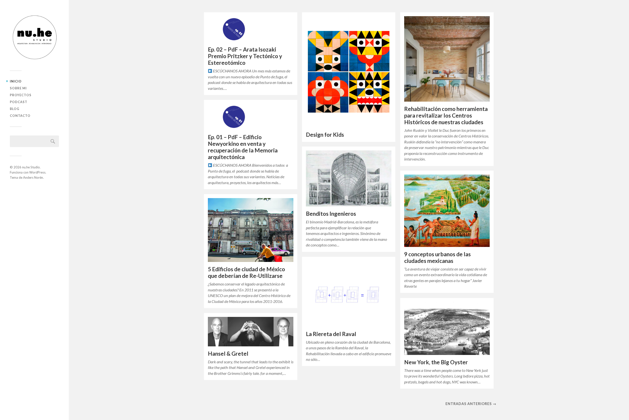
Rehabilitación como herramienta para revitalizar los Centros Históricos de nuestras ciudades (446, 115)
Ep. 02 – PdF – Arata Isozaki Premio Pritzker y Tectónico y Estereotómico (245, 56)
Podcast (18, 102)
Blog (14, 109)
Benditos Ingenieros (331, 213)
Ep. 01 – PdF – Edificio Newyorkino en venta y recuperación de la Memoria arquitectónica (243, 147)
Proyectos (20, 95)
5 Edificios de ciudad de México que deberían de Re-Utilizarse (246, 272)
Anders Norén (33, 177)
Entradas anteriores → (470, 404)
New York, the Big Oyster (436, 362)
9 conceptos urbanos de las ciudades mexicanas (437, 257)
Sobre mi (18, 88)
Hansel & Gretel (228, 353)
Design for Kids (325, 134)
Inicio (16, 81)
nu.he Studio (31, 167)
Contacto (20, 116)
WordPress (37, 172)
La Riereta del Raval (331, 334)
